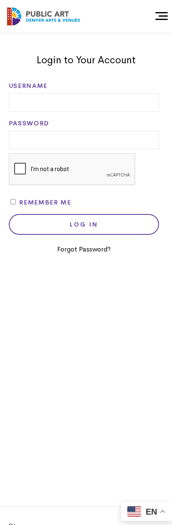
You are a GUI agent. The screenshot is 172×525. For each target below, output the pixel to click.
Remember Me (44, 202)
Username (28, 85)
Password (29, 123)
